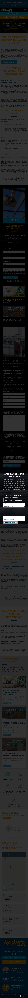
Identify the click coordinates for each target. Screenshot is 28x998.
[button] (25, 472)
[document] (14, 499)
